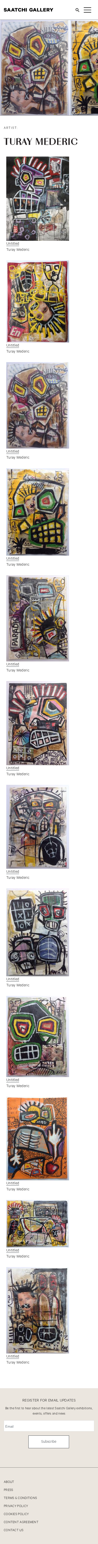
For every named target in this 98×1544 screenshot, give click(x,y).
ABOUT (9, 1482)
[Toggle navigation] (87, 10)
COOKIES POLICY (16, 1514)
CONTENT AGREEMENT (21, 1522)
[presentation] (73, 112)
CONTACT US (13, 1530)
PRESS (8, 1490)
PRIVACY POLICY (16, 1506)
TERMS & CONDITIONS (20, 1498)
